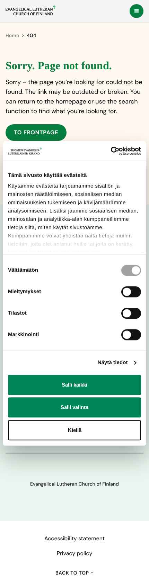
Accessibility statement (74, 538)
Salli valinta (74, 407)
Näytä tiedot (113, 362)
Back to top (72, 573)
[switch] (131, 291)
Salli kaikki (74, 385)
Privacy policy (75, 553)
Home (12, 36)
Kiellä (74, 430)
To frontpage (36, 132)
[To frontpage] (30, 10)
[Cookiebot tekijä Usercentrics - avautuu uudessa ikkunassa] (110, 150)
